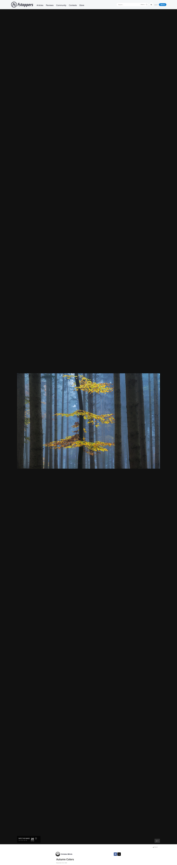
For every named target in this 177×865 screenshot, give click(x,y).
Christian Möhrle (66, 854)
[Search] (146, 4)
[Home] (22, 4)
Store (81, 5)
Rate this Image (24, 838)
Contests (73, 5)
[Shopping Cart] (151, 4)
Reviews (50, 5)
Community (61, 5)
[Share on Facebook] (115, 854)
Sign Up (163, 4)
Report (156, 847)
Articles (40, 5)
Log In (155, 4)
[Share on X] (119, 854)
